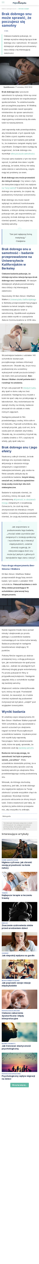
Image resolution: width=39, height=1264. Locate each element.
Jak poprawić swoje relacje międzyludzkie (16, 984)
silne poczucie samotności (23, 153)
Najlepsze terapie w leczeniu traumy (17, 896)
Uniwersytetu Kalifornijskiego (23, 299)
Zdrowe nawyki (23, 9)
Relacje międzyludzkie (11, 980)
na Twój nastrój (8, 188)
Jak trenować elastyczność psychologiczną (16, 1047)
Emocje (5, 923)
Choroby (5, 953)
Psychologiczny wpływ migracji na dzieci (18, 1077)
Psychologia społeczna (11, 1074)
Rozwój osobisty (8, 1043)
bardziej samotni (26, 748)
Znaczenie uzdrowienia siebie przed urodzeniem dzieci (17, 926)
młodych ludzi (29, 388)
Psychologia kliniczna (11, 1010)
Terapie (5, 893)
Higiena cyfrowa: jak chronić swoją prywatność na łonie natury (17, 865)
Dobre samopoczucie (9, 9)
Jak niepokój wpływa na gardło (18, 955)
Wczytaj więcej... (19, 1085)
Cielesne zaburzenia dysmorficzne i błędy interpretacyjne (13, 1016)
